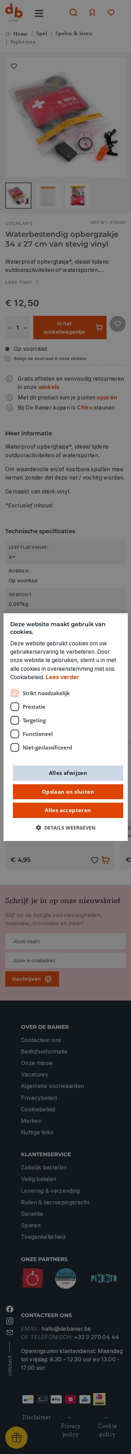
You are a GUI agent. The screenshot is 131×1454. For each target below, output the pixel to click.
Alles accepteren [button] (68, 810)
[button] (65, 827)
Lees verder (62, 677)
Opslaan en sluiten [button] (68, 791)
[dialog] (65, 727)
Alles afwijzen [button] (68, 772)
